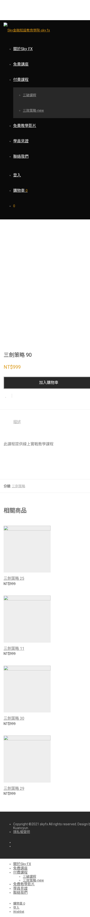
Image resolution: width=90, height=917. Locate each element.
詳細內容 (8, 586)
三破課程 (29, 95)
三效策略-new (33, 110)
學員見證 (21, 141)
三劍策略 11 (14, 648)
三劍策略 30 (14, 718)
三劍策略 (18, 486)
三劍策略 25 (14, 578)
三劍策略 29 (14, 788)
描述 (17, 422)
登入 (17, 175)
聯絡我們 (21, 156)
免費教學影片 (24, 125)
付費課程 (21, 79)
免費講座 (21, 64)
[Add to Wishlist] (8, 396)
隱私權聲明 (21, 832)
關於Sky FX (23, 49)
